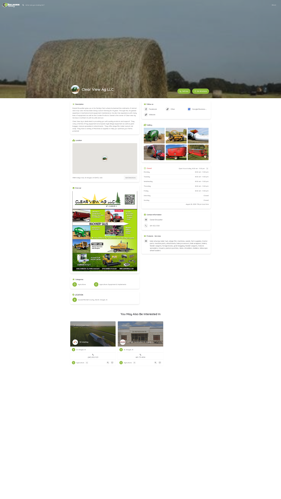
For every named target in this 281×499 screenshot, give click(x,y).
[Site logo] (11, 5)
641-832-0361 (155, 226)
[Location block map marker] (105, 158)
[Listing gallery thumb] (104, 231)
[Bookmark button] (112, 362)
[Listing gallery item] (154, 135)
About (274, 5)
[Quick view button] (108, 362)
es (100, 129)
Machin (96, 129)
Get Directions (130, 178)
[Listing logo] (75, 89)
